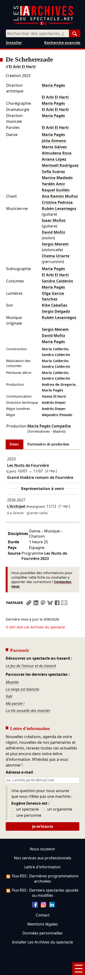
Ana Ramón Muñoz (60, 196)
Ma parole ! (15, 703)
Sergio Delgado (56, 311)
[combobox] (37, 33)
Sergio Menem (55, 244)
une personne (28, 815)
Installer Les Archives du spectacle (42, 942)
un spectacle (27, 809)
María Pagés (53, 85)
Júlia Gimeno (54, 140)
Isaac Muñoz (54, 220)
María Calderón (55, 349)
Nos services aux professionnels (42, 858)
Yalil (9, 696)
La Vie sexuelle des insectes (28, 710)
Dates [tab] (14, 444)
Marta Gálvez (54, 147)
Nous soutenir (42, 849)
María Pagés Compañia (49, 426)
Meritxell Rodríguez (60, 165)
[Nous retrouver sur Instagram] (43, 906)
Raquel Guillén (56, 190)
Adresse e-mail (19, 772)
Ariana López (54, 159)
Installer (14, 42)
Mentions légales (42, 924)
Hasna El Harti (54, 396)
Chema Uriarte (55, 255)
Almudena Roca (57, 153)
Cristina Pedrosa (57, 202)
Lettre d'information (42, 867)
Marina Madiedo (57, 177)
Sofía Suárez (53, 171)
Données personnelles (42, 933)
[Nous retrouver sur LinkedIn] (52, 906)
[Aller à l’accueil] (43, 24)
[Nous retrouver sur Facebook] (35, 906)
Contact (43, 915)
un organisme (59, 809)
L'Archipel (16, 506)
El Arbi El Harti (22, 66)
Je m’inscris (42, 826)
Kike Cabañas (54, 305)
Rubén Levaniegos (59, 208)
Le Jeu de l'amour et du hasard (31, 665)
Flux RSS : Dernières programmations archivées (45, 878)
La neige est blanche (22, 689)
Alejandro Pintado (57, 415)
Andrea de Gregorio (59, 384)
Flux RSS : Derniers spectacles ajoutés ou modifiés (45, 893)
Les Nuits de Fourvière (28, 465)
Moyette (12, 682)
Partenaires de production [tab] (48, 444)
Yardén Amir (53, 183)
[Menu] (78, 968)
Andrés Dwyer (54, 402)
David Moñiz (53, 232)
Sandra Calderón (57, 281)
